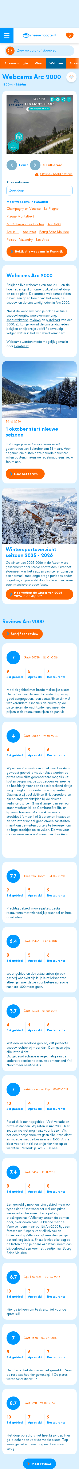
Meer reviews (41, 1464)
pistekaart (53, 320)
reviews (35, 320)
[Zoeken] (45, 51)
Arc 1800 (13, 232)
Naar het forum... (27, 474)
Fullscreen (54, 165)
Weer (39, 63)
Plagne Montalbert (20, 216)
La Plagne (51, 209)
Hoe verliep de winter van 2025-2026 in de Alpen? (38, 594)
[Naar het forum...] (39, 389)
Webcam (56, 63)
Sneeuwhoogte (16, 63)
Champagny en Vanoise (24, 209)
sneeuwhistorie (17, 320)
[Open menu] (6, 35)
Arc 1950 (29, 232)
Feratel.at (21, 346)
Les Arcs (42, 240)
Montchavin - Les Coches (25, 224)
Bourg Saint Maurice (54, 232)
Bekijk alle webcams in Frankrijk (39, 251)
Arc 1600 (54, 224)
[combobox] (45, 51)
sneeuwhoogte (17, 315)
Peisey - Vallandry (20, 240)
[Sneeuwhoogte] (39, 35)
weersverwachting (43, 315)
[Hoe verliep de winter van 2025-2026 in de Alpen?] (39, 516)
